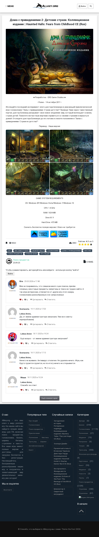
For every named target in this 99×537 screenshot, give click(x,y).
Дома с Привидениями (71, 251)
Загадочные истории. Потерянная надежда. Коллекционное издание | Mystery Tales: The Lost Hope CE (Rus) (62, 430)
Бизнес (81, 425)
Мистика (87, 251)
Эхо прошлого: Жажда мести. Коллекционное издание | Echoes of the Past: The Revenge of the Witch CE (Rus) (62, 476)
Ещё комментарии (49, 398)
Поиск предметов (15, 254)
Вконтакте (8, 490)
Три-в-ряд (83, 450)
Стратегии (83, 489)
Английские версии (36, 446)
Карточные (83, 461)
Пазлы (81, 478)
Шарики (43, 442)
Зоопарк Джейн (60, 444)
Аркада (82, 421)
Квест (31, 450)
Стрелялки (83, 493)
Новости (82, 474)
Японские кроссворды (88, 454)
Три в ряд (32, 442)
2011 (9, 251)
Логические (33, 437)
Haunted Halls (38, 251)
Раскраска (83, 442)
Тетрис (82, 446)
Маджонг (82, 437)
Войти (83, 6)
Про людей (45, 254)
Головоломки (53, 251)
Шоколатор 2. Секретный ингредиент (59, 491)
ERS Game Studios (22, 251)
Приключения (31, 254)
